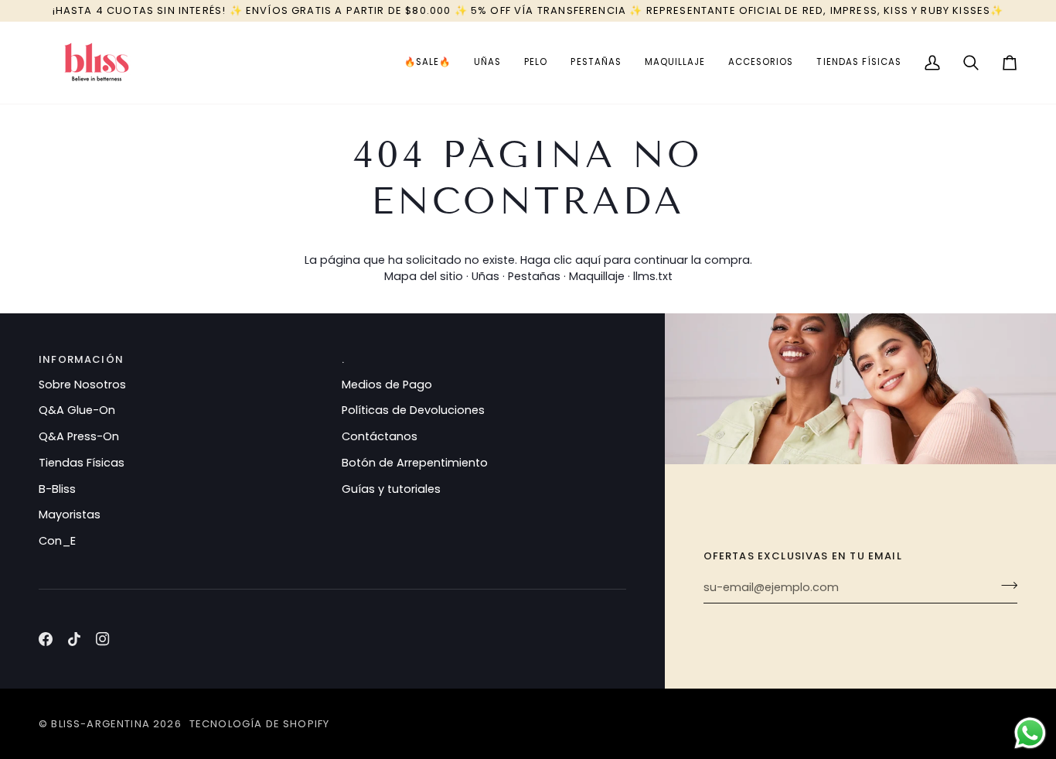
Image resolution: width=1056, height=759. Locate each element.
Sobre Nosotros (82, 384)
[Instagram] (103, 639)
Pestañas (534, 276)
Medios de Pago (387, 384)
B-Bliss (57, 489)
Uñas (485, 276)
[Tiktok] (74, 639)
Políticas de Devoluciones (413, 410)
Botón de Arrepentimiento (415, 462)
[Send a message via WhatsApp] (1030, 733)
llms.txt (653, 276)
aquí (588, 260)
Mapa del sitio (423, 276)
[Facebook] (46, 639)
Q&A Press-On (79, 436)
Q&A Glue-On (77, 410)
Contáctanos (379, 436)
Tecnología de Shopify (259, 723)
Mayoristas (69, 514)
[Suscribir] (1004, 585)
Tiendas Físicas (81, 462)
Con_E (57, 541)
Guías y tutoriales (391, 489)
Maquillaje (597, 276)
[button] (427, 63)
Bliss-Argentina (100, 723)
